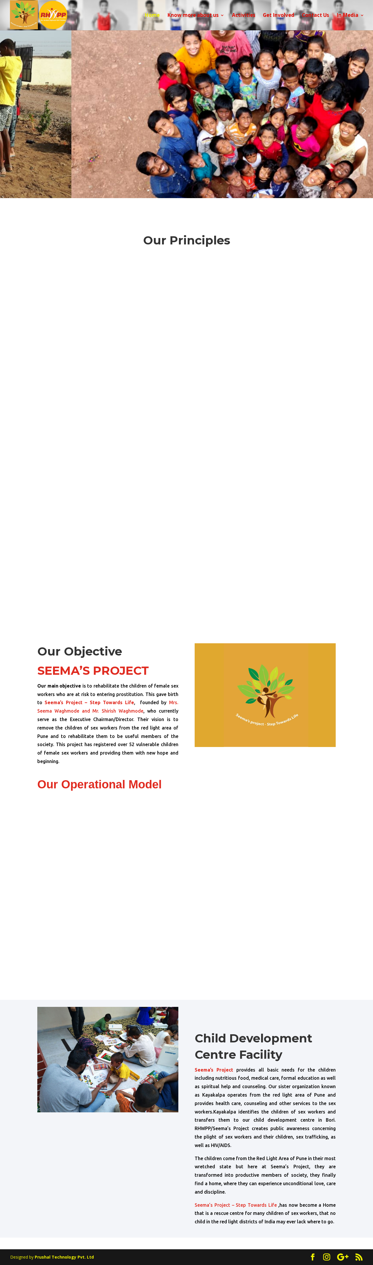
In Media (347, 15)
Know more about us (193, 15)
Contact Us (315, 15)
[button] (9, 110)
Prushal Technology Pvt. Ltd (64, 1257)
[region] (186, 110)
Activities (243, 15)
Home (152, 15)
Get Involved (278, 15)
